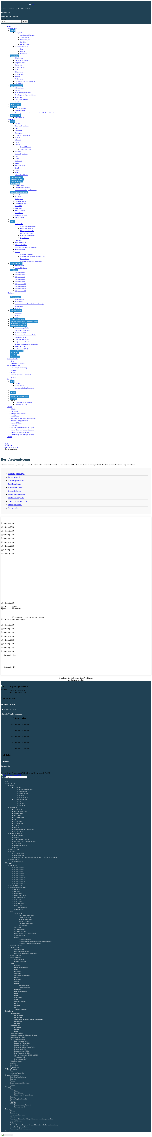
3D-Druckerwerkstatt (21, 215)
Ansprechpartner (20, 62)
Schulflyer (23, 42)
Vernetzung (18, 97)
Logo (21, 49)
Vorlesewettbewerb (25, 149)
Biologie (17, 137)
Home (9, 26)
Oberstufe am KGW (16, 181)
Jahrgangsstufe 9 (20, 281)
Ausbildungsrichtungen (27, 35)
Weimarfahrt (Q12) (20, 346)
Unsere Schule (12, 28)
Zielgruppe (14, 370)
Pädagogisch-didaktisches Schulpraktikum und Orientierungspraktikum (23, 419)
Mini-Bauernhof (20, 210)
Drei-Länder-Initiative (21, 99)
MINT (12, 222)
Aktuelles (13, 355)
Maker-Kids (18, 206)
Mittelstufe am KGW (17, 179)
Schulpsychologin (20, 108)
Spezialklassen (19, 386)
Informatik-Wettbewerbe (27, 235)
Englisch (17, 123)
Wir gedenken (19, 83)
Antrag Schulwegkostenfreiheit (20, 432)
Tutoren (17, 76)
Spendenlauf (19, 306)
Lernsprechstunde (14, 477)
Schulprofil (18, 33)
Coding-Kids (19, 199)
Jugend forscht (19, 217)
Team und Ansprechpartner (23, 92)
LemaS (17, 102)
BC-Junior (18, 196)
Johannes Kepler (20, 117)
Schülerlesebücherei (17, 351)
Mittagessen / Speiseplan (18, 413)
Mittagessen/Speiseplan (18, 363)
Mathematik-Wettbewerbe (28, 226)
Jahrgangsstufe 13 (20, 291)
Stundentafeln (24, 37)
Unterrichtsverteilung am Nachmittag (26, 190)
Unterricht (11, 119)
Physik (17, 168)
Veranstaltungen (15, 297)
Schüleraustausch (16, 310)
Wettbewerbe (19, 224)
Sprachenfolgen (25, 40)
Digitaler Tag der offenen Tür (19, 396)
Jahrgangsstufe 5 (20, 272)
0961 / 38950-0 (5, 12)
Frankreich (18, 313)
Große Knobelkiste (20, 203)
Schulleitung (19, 58)
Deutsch (17, 144)
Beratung (13, 106)
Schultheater (19, 301)
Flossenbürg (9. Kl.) (21, 337)
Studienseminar (15, 104)
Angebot (17, 90)
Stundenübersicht (20, 249)
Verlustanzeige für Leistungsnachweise (22, 434)
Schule (13, 30)
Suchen (3, 19)
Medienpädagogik (16, 263)
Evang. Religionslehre (21, 126)
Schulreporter (19, 72)
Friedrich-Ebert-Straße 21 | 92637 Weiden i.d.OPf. (16, 9)
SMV (16, 69)
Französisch (18, 130)
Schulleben (10, 293)
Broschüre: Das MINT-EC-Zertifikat (25, 247)
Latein (17, 158)
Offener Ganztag (12, 359)
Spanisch (17, 170)
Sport (16, 172)
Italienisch (18, 151)
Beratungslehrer (20, 110)
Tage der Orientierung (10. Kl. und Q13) (27, 344)
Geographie (18, 133)
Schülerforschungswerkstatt (19, 192)
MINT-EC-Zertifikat (21, 245)
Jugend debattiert (25, 147)
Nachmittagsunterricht (16, 481)
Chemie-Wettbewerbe (26, 233)
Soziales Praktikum (15, 487)
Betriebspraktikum (14, 484)
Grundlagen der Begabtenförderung (25, 95)
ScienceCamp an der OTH (17, 501)
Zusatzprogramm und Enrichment (21, 375)
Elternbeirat (18, 65)
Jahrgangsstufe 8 (20, 279)
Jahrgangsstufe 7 (20, 277)
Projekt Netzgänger (21, 268)
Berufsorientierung (14, 491)
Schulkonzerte (19, 299)
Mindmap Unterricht (26, 254)
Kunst (17, 156)
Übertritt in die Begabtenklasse (24, 388)
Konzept (17, 252)
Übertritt (9, 379)
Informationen (19, 88)
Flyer (12, 361)
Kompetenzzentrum (16, 86)
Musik (17, 163)
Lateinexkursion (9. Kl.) (22, 339)
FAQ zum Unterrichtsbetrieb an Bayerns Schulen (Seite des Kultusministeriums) (22, 429)
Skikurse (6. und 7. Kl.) (22, 332)
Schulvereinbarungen (21, 47)
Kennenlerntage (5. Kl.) (22, 328)
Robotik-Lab (19, 213)
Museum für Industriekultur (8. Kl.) (25, 335)
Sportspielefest (13, 508)
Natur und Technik (20, 165)
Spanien (17, 315)
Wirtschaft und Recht (21, 175)
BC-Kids (17, 194)
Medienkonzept (20, 265)
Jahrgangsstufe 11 (20, 286)
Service (9, 407)
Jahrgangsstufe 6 (20, 274)
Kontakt (9, 437)
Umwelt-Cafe (14, 353)
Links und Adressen (16, 423)
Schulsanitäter (19, 74)
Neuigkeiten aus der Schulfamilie (25, 81)
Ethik (16, 128)
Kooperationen (15, 357)
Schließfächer (15, 416)
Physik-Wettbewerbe (26, 228)
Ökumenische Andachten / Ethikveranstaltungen (29, 304)
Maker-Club (18, 208)
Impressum (5, 761)
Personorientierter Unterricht (23, 402)
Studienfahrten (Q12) (21, 349)
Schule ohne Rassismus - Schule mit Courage (24, 321)
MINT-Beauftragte (20, 242)
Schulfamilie (14, 56)
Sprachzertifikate (20, 185)
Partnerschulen (24, 44)
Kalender (13, 409)
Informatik (18, 140)
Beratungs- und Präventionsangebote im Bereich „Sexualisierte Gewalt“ (36, 113)
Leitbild (22, 51)
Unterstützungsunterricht (22, 187)
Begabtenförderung (13, 365)
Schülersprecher (20, 67)
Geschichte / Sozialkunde (22, 135)
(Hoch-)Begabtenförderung (19, 368)
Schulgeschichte (15, 115)
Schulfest (18, 308)
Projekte (13, 377)
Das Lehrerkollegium (21, 60)
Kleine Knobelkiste (21, 201)
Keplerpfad (14, 425)
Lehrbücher (14, 270)
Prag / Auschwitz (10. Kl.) (22, 342)
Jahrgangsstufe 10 (20, 284)
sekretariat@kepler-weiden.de (10, 16)
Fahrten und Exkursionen (18, 325)
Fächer (13, 121)
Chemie (17, 142)
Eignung (13, 398)
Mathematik (18, 161)
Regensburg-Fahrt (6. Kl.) (22, 330)
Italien (17, 317)
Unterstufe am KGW (17, 177)
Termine (13, 372)
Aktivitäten (18, 240)
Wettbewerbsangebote (17, 319)
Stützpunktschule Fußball (18, 323)
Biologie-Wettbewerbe (27, 231)
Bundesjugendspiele (15, 505)
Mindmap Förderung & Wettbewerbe (31, 261)
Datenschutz (5, 766)
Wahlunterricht (15, 183)
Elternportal (23, 54)
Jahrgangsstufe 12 (20, 288)
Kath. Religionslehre (21, 154)
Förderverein (19, 79)
